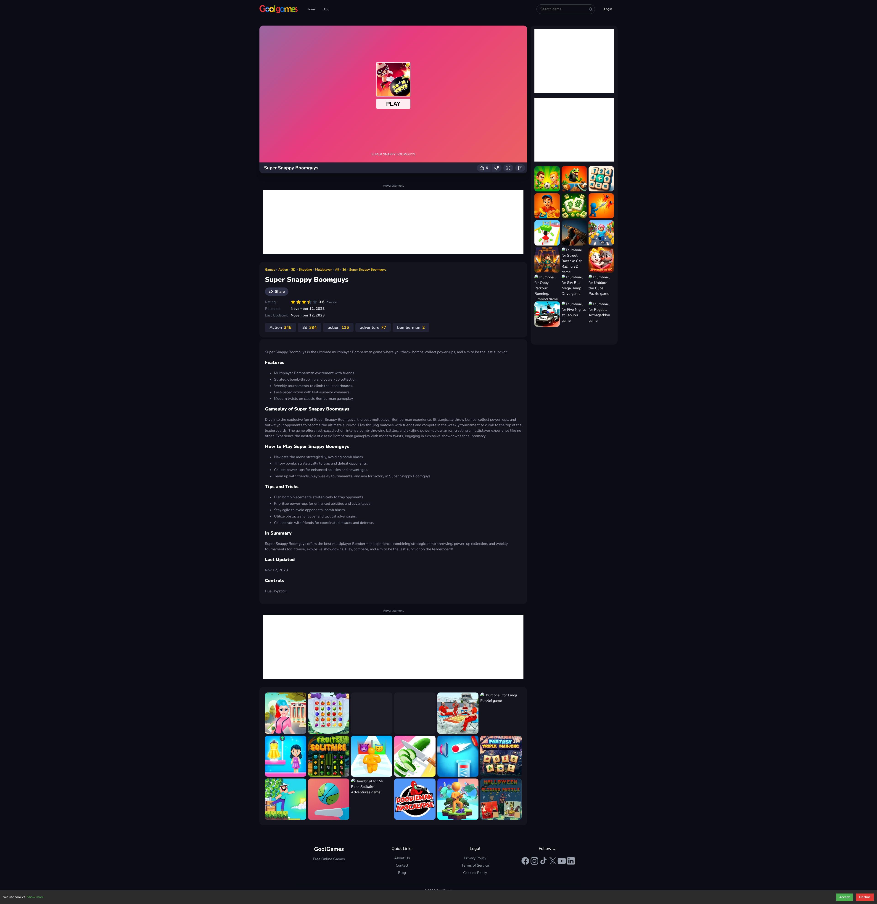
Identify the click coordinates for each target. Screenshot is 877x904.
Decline (865, 897)
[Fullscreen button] (508, 168)
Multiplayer (323, 269)
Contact (402, 865)
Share (280, 291)
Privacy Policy (475, 858)
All (337, 269)
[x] (552, 860)
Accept (844, 897)
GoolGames (329, 849)
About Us (402, 858)
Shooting (305, 269)
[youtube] (561, 860)
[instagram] (534, 860)
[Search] (591, 9)
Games (270, 269)
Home (311, 9)
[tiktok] (543, 860)
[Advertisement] (393, 222)
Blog (326, 9)
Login (608, 9)
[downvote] (496, 168)
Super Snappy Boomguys (367, 269)
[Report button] (520, 168)
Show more (35, 897)
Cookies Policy (475, 872)
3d (344, 269)
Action (283, 269)
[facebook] (525, 860)
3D (293, 269)
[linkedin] (571, 860)
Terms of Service (475, 865)
